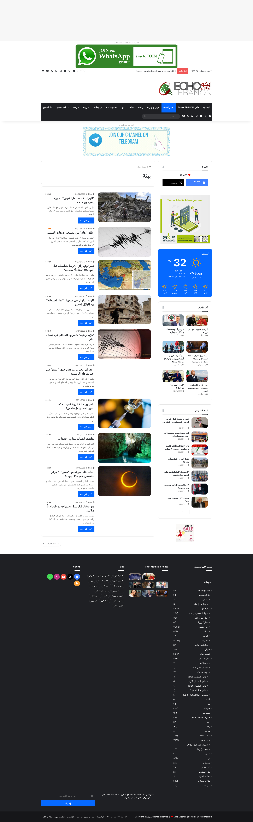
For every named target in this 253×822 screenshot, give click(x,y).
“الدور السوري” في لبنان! (177, 386)
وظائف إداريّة (200, 604)
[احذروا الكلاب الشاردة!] (162, 576)
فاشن (207, 754)
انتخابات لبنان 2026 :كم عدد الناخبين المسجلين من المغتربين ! (176, 422)
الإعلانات (70, 817)
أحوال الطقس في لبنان (198, 613)
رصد (208, 722)
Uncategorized (203, 590)
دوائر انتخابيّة (202, 672)
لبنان (106, 596)
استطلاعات (203, 663)
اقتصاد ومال (205, 654)
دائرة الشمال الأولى (197, 681)
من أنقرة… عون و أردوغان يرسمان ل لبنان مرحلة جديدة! (174, 358)
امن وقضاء (203, 627)
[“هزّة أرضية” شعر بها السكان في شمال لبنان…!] (124, 344)
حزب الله (106, 586)
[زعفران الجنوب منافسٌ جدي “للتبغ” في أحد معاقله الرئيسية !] (124, 379)
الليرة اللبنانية (103, 581)
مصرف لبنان (118, 601)
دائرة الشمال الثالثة (197, 685)
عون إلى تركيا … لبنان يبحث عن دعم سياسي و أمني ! (198, 388)
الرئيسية (206, 107)
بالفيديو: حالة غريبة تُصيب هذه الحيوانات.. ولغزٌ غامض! (76, 406)
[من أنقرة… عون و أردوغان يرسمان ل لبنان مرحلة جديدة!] (173, 347)
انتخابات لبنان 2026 (199, 667)
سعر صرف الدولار (102, 591)
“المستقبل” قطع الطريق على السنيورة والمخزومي (176, 474)
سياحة (131, 107)
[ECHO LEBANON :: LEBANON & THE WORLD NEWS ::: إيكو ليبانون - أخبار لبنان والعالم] (185, 88)
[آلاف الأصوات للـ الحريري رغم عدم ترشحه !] (200, 489)
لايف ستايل (205, 767)
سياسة (205, 631)
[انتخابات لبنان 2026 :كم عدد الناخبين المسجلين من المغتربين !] (200, 422)
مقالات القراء (30, 107)
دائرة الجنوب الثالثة (197, 676)
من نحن (79, 817)
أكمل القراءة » (86, 220)
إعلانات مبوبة (46, 107)
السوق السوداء (117, 581)
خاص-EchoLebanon (188, 107)
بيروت (91, 581)
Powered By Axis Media (199, 817)
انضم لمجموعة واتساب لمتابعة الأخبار (126, 42)
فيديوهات (98, 107)
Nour (90, 194)
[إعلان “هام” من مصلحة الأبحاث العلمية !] (124, 242)
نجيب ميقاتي (118, 606)
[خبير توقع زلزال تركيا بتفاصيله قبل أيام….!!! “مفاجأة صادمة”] (124, 275)
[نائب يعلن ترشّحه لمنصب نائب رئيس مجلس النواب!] (200, 436)
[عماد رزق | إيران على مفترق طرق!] (135, 585)
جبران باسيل (118, 586)
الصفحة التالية (53, 543)
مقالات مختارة (63, 107)
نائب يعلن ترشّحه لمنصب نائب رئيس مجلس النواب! (176, 434)
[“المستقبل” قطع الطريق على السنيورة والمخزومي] (200, 476)
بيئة (208, 704)
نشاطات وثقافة (201, 645)
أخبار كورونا (203, 622)
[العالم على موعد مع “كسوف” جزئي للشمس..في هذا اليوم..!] (124, 481)
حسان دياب (94, 586)
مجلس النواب (95, 596)
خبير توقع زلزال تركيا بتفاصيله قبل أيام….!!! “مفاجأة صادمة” (73, 268)
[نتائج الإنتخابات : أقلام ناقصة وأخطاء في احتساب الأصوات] (200, 449)
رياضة (140, 107)
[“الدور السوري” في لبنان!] (173, 376)
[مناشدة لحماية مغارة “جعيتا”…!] (124, 448)
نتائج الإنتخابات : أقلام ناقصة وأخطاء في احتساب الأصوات (177, 447)
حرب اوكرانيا (202, 749)
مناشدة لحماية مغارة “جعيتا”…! (75, 439)
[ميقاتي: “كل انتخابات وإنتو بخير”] (200, 502)
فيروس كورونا (117, 596)
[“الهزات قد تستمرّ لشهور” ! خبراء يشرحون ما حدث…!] (124, 207)
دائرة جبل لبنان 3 (198, 690)
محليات (205, 640)
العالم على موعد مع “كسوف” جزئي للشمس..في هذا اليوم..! (72, 474)
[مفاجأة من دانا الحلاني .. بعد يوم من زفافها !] (148, 585)
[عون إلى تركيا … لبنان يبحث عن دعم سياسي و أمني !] (197, 376)
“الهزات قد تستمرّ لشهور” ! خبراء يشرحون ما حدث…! (73, 200)
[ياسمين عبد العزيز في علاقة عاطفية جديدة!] (135, 593)
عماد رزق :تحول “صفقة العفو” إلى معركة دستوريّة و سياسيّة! (198, 358)
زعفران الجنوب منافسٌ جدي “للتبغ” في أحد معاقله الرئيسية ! (70, 371)
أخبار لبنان (119, 576)
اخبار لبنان (169, 107)
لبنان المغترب (204, 772)
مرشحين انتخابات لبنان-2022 (195, 695)
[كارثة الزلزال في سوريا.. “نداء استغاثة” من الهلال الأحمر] (124, 309)
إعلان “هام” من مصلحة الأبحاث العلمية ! (69, 233)
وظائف (205, 599)
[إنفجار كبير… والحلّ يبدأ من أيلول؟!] (200, 463)
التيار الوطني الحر (104, 576)
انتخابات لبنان (204, 658)
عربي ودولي (154, 107)
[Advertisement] (165, 20)
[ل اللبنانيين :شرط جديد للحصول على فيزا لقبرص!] (135, 576)
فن (123, 107)
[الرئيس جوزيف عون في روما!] (197, 320)
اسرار (87, 107)
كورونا (205, 636)
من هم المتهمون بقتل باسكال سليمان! (160, 71)
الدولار (91, 576)
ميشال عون (105, 601)
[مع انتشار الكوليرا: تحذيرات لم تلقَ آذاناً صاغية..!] (124, 515)
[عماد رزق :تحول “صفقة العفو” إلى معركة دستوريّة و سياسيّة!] (197, 347)
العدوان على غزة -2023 (197, 744)
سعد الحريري (118, 591)
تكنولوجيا (206, 713)
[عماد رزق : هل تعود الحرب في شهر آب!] (148, 593)
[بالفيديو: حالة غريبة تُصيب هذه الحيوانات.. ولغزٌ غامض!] (124, 413)
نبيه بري (94, 601)
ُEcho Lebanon (180, 817)
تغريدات (207, 708)
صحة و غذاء (113, 107)
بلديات (207, 699)
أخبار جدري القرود (200, 617)
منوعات (76, 107)
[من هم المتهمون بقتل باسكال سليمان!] (173, 320)
